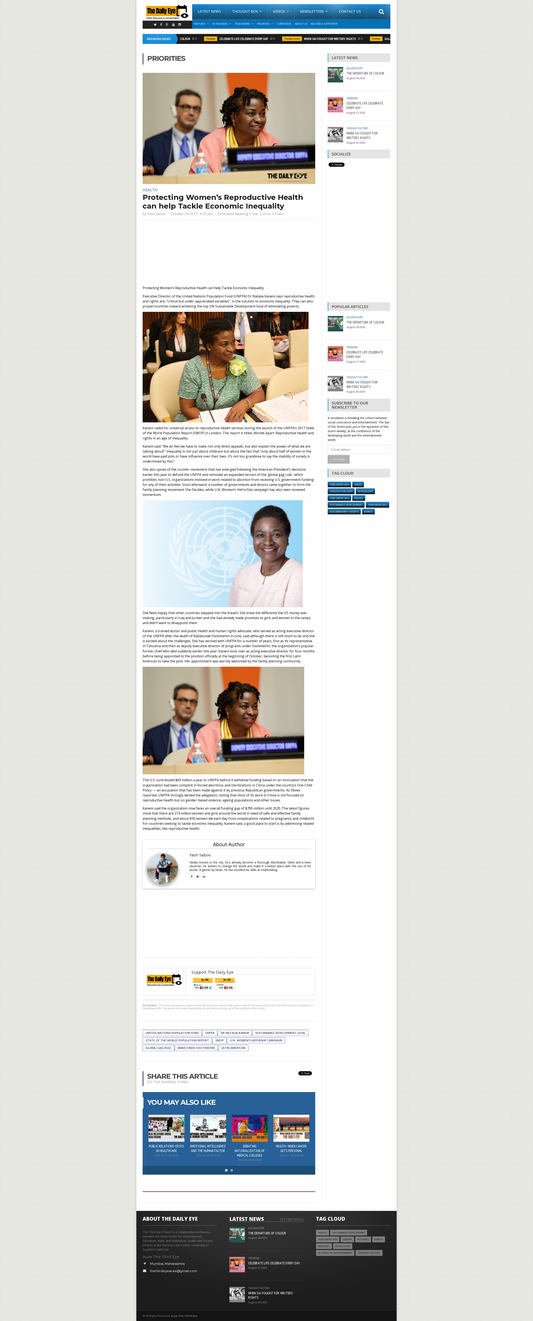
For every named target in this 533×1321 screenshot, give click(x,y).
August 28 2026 (355, 78)
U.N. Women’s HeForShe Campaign (256, 1040)
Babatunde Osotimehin (196, 1048)
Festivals (355, 38)
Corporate (284, 24)
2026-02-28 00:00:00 (250, 1160)
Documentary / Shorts (344, 511)
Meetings (324, 1246)
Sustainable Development (346, 504)
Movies (358, 498)
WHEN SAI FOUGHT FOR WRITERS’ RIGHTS (309, 39)
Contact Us (350, 11)
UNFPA (209, 1033)
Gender (347, 1239)
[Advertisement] (229, 253)
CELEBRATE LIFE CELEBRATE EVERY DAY (222, 39)
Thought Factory (270, 38)
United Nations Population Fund (172, 1033)
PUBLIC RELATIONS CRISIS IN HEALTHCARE (166, 1148)
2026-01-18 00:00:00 (291, 1155)
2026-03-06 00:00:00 (208, 1155)
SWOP (219, 1040)
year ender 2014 (339, 484)
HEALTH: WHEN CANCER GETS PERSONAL (291, 1148)
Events (368, 511)
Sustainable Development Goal (280, 1033)
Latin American (233, 1048)
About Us (301, 24)
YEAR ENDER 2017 (377, 504)
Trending (189, 38)
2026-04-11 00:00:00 (166, 1155)
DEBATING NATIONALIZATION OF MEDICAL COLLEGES (250, 1150)
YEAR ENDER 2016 (339, 498)
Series (358, 484)
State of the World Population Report (177, 1040)
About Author (229, 844)
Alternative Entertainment (335, 1252)
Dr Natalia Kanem (235, 1033)
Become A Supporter (324, 24)
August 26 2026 (355, 142)
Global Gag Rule (158, 1048)
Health (150, 189)
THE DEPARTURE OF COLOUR (365, 73)
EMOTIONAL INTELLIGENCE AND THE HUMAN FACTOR (208, 1148)
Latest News (209, 11)
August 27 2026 (355, 112)
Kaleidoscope (354, 68)
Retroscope (365, 491)
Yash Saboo (156, 213)
